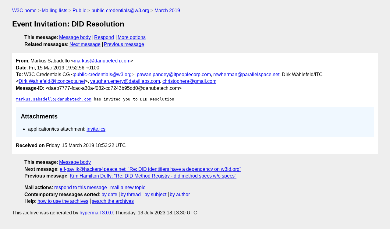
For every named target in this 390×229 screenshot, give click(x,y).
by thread (131, 194)
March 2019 (167, 10)
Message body (75, 37)
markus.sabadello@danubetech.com (53, 99)
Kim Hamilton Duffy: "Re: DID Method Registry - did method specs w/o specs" (153, 175)
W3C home (24, 10)
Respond (104, 37)
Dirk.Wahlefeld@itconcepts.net (52, 81)
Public (79, 10)
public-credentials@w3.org (120, 10)
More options (132, 37)
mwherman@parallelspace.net (246, 74)
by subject (155, 194)
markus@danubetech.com (102, 60)
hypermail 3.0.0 (96, 212)
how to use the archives (62, 201)
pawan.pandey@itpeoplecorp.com (174, 74)
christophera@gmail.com (189, 81)
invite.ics (96, 129)
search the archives (113, 201)
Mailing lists (54, 10)
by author (180, 194)
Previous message (124, 44)
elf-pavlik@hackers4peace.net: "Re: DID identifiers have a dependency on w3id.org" (150, 169)
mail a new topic (127, 187)
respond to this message (80, 187)
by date (109, 194)
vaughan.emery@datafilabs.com (125, 81)
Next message (85, 44)
